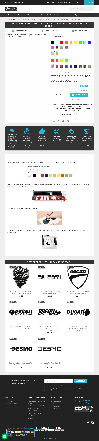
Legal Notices (32, 411)
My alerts (54, 409)
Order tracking (56, 401)
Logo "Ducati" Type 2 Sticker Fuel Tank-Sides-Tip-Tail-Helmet (78, 292)
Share (58, 121)
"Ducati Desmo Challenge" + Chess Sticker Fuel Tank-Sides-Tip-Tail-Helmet (49, 328)
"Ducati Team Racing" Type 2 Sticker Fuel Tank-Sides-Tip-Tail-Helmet (78, 327)
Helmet (42, 15)
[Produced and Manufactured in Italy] (49, 429)
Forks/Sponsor (76, 15)
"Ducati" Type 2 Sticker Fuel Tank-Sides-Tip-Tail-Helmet (49, 292)
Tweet (63, 121)
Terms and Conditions (35, 413)
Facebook (88, 423)
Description (13, 157)
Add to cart (79, 95)
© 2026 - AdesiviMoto (49, 438)
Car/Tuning (32, 15)
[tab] (13, 157)
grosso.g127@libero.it (87, 403)
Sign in (53, 403)
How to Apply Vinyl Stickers (36, 406)
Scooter (21, 15)
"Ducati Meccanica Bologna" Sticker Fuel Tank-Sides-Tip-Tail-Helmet (20, 292)
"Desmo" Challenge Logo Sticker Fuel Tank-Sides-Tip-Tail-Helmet (21, 364)
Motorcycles (11, 15)
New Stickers (9, 401)
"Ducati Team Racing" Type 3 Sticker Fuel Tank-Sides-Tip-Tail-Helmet (21, 327)
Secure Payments (34, 408)
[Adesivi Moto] (11, 9)
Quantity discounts (76, 99)
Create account (56, 406)
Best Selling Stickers (11, 403)
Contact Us (31, 416)
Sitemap (30, 418)
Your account (57, 397)
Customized (62, 15)
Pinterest (68, 121)
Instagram (92, 423)
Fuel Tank (51, 15)
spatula (73, 142)
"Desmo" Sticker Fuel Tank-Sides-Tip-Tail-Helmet (49, 364)
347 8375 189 (18, 2)
